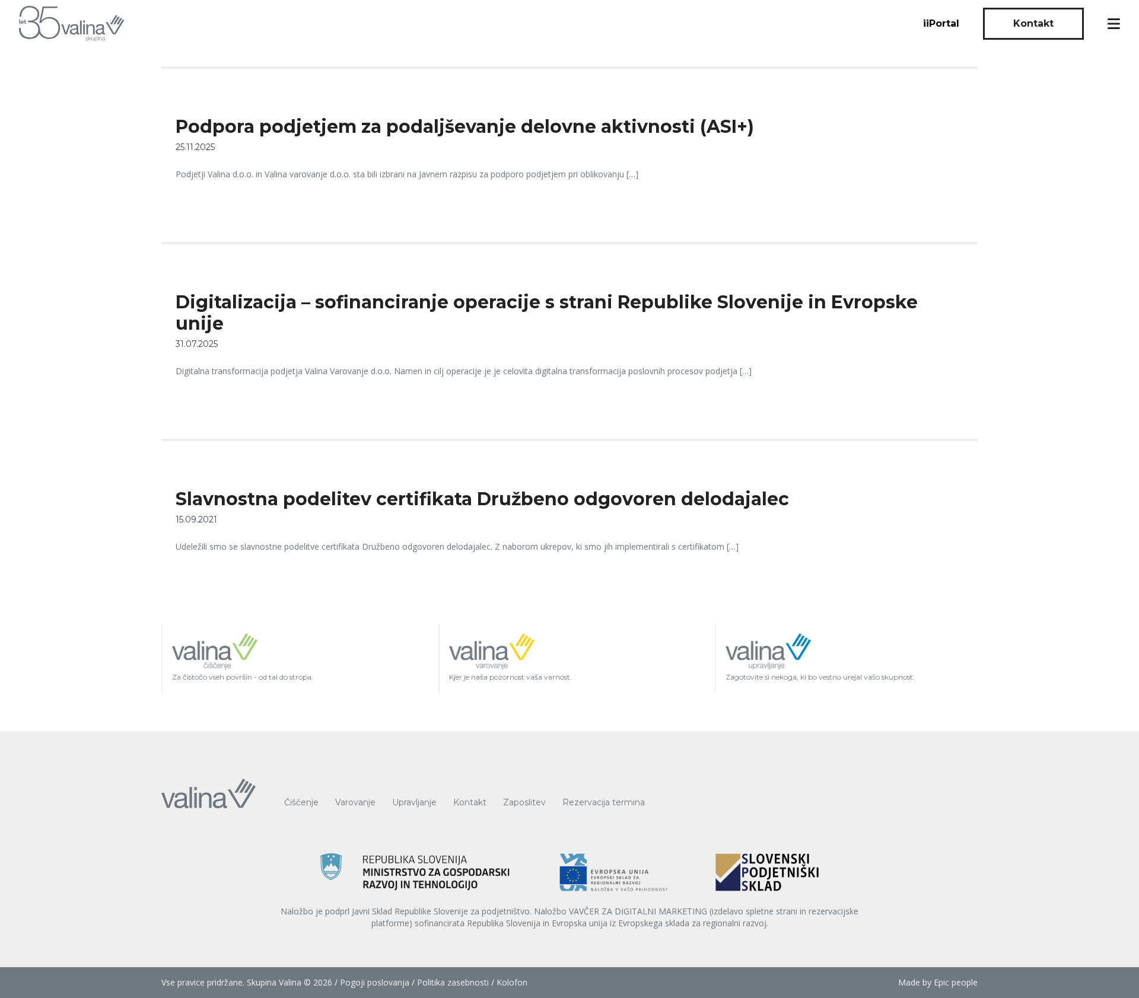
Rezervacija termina (603, 802)
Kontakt (1033, 23)
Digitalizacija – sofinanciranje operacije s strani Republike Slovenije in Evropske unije (547, 312)
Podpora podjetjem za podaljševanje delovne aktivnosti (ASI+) (465, 127)
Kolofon (512, 982)
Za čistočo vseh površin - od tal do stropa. (242, 676)
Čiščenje (301, 802)
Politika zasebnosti (453, 982)
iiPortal (941, 23)
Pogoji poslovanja (374, 982)
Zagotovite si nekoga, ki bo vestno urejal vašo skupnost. (820, 676)
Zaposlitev (524, 802)
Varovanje (355, 802)
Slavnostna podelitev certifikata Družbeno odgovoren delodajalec (482, 499)
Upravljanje (414, 802)
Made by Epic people (938, 982)
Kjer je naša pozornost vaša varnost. (510, 676)
